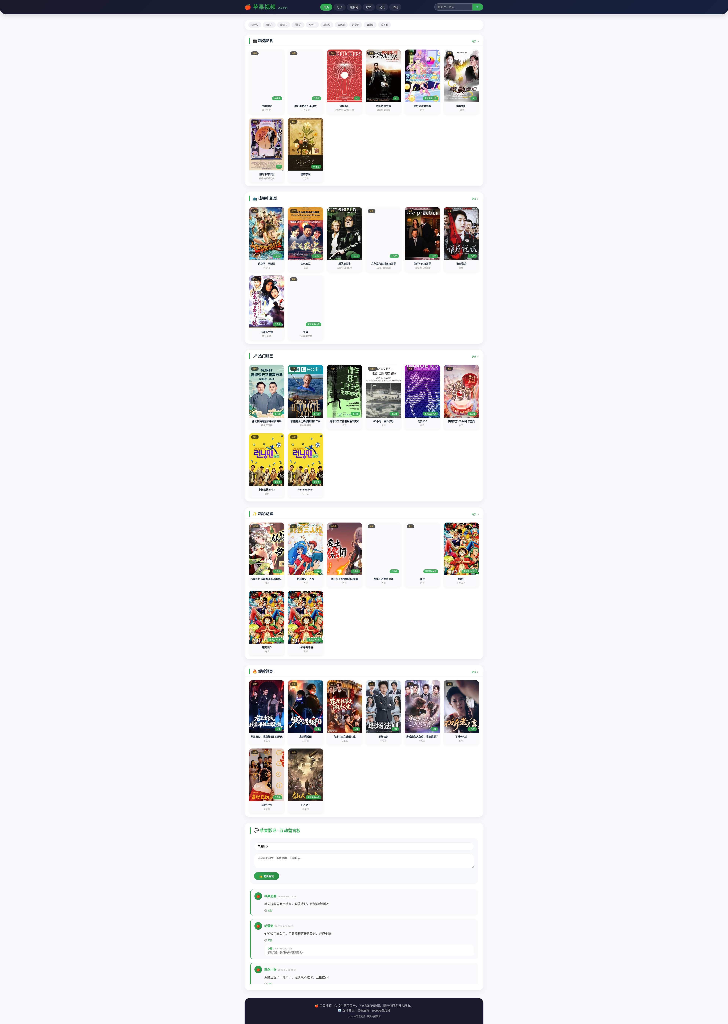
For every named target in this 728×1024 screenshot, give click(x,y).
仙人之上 (306, 804)
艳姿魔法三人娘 (305, 578)
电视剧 (354, 7)
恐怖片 (312, 24)
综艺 (368, 7)
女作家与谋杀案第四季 (383, 263)
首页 (326, 7)
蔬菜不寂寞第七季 (383, 578)
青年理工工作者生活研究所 (344, 421)
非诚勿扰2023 (267, 489)
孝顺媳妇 (461, 105)
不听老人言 (461, 736)
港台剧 (355, 24)
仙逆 (422, 578)
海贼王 (461, 578)
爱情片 (283, 24)
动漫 (382, 7)
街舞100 (422, 421)
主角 (305, 331)
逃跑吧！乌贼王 (266, 263)
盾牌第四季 (344, 263)
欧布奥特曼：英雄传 (305, 105)
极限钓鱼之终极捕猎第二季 (305, 421)
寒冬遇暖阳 (305, 736)
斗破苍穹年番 (305, 647)
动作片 (254, 24)
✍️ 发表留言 (266, 876)
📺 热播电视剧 (265, 198)
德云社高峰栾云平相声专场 (267, 421)
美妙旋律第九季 (422, 105)
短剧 (395, 7)
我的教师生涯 (383, 105)
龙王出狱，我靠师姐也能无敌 (267, 736)
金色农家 (306, 263)
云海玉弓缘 (266, 331)
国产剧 (341, 24)
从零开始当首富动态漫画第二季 (268, 578)
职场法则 (383, 736)
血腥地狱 (267, 105)
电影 (339, 7)
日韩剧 (370, 24)
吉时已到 (267, 804)
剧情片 (326, 24)
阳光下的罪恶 (266, 174)
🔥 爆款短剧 (263, 671)
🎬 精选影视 (263, 41)
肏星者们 (344, 105)
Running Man (305, 489)
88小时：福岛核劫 (383, 421)
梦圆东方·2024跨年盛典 (461, 421)
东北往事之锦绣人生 (344, 736)
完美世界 (267, 647)
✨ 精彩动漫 (263, 514)
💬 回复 (268, 910)
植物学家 (306, 174)
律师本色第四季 (422, 263)
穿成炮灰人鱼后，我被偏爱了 (422, 736)
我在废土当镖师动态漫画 (344, 578)
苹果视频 (264, 7)
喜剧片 (269, 24)
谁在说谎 (461, 263)
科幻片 (298, 24)
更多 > (475, 41)
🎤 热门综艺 (263, 356)
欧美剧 (384, 24)
